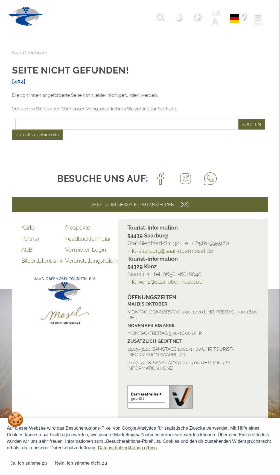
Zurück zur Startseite (37, 134)
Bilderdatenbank (41, 260)
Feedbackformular (87, 239)
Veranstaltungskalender (87, 260)
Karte (28, 227)
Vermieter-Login (85, 250)
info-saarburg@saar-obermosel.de (170, 251)
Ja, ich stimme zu (28, 463)
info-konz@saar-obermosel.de (165, 281)
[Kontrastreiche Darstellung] (197, 17)
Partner (30, 239)
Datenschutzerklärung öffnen (127, 447)
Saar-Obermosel (29, 52)
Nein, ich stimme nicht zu (81, 463)
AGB (26, 250)
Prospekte (77, 227)
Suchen (251, 124)
